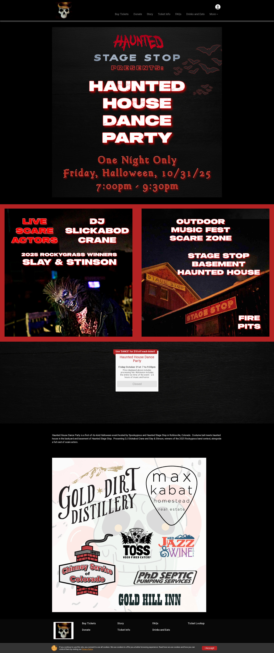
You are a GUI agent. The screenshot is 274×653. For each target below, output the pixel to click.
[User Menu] (217, 7)
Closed (137, 384)
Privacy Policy (87, 649)
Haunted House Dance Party (137, 359)
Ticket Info (164, 14)
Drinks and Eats (195, 14)
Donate (137, 14)
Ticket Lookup (196, 623)
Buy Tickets (122, 14)
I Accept (209, 648)
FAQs (178, 14)
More (212, 14)
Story (150, 14)
